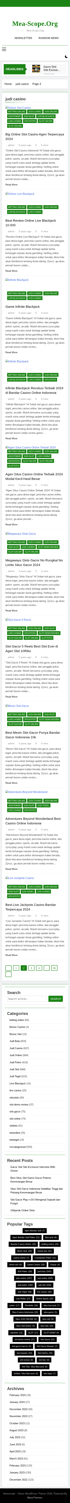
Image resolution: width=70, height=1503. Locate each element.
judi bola (44, 1271)
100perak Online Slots (22, 1210)
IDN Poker (25, 1271)
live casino (14, 121)
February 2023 (18, 1465)
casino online (21, 1258)
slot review (26, 1360)
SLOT (33, 1333)
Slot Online (45, 1353)
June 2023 (15, 1444)
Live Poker (23, 1298)
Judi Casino (34, 111)
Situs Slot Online (25, 1326)
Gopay (55, 1264)
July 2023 (15, 1437)
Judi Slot (29, 116)
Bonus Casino (17, 1026)
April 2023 (15, 1451)
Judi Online (51, 111)
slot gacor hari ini (21, 1346)
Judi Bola (15, 1041)
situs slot (48, 1319)
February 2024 (18, 1395)
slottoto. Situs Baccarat (26, 1373)
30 (54, 968)
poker (14, 1305)
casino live (44, 1251)
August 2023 (16, 1430)
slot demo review (48, 547)
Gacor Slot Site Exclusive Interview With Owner (52, 68)
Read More (11, 184)
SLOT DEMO (51, 1333)
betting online (16, 111)
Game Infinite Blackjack (22, 306)
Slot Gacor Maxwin (47, 1346)
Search (55, 998)
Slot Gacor (47, 1339)
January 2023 (17, 1472)
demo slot (15, 1264)
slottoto (13, 466)
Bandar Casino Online (23, 1244)
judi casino (24, 1278)
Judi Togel (43, 805)
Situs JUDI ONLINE (26, 1319)
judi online (45, 1278)
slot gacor (45, 121)
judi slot (44, 1285)
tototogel (14, 1139)
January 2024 (17, 1402)
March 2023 (16, 1458)
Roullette (31, 1305)
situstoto (30, 121)
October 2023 (17, 1423)
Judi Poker (14, 116)
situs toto (46, 1326)
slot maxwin (24, 1353)
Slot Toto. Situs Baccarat (34, 1367)
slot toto (44, 1360)
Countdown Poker (45, 1258)
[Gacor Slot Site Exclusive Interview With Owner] (36, 69)
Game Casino (36, 1264)
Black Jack (24, 1251)
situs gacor (50, 1312)
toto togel (50, 1373)
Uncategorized (18, 1146)
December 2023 (18, 1409)
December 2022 (18, 1479)
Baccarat (51, 1237)
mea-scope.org (35, 23)
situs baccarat (51, 1305)
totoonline (15, 1132)
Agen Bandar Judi (35, 1230)
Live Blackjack (45, 116)
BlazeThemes (34, 1497)
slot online (15, 126)
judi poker (25, 1285)
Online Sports (44, 1298)
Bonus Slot (16, 1034)
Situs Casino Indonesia (25, 1312)
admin (11, 145)
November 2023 (18, 1416)
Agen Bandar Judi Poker (26, 1237)
